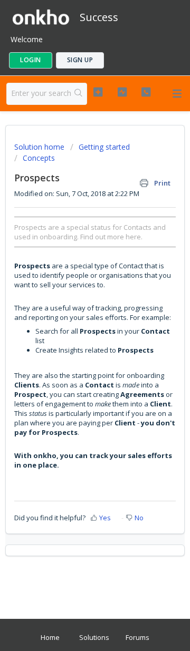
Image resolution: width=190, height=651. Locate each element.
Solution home (40, 147)
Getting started (104, 147)
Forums (137, 637)
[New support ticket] (98, 92)
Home (50, 637)
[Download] (75, 320)
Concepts (39, 158)
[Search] (79, 93)
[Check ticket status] (122, 92)
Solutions (94, 637)
